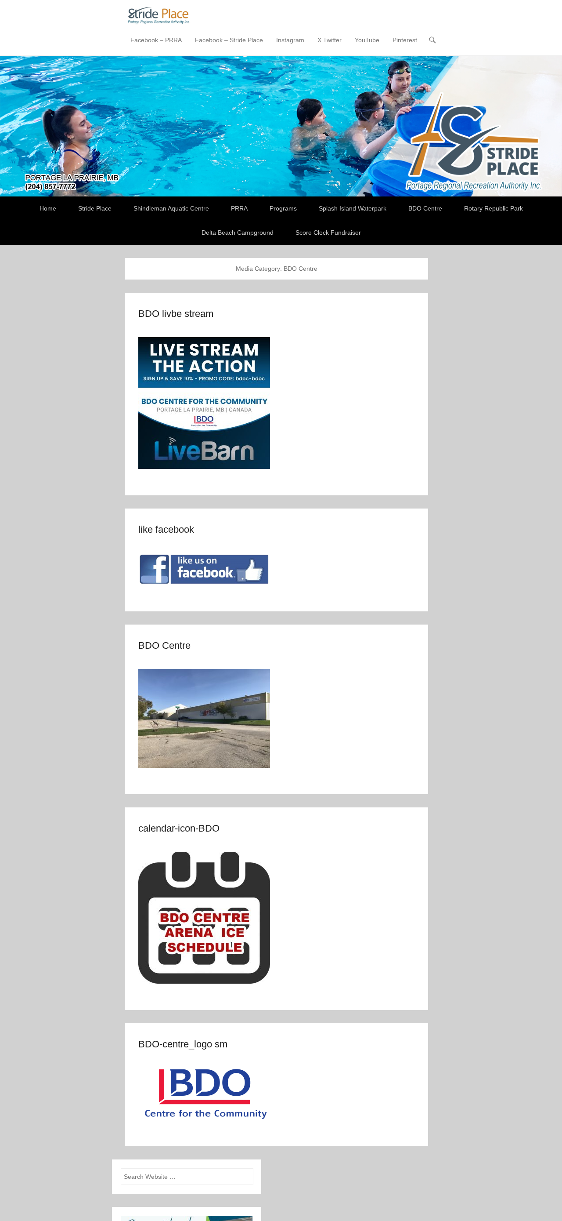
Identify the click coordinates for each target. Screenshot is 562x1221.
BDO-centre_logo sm (182, 1044)
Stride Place (95, 208)
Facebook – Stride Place (229, 40)
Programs (283, 208)
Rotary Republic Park (493, 208)
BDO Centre (425, 208)
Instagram (290, 40)
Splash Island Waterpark (352, 208)
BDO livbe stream (175, 313)
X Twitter (329, 40)
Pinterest (405, 40)
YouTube (367, 40)
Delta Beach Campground (238, 232)
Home (48, 208)
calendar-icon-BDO (179, 828)
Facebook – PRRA (156, 40)
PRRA (239, 208)
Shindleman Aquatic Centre (171, 208)
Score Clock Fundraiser (328, 232)
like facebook (166, 529)
